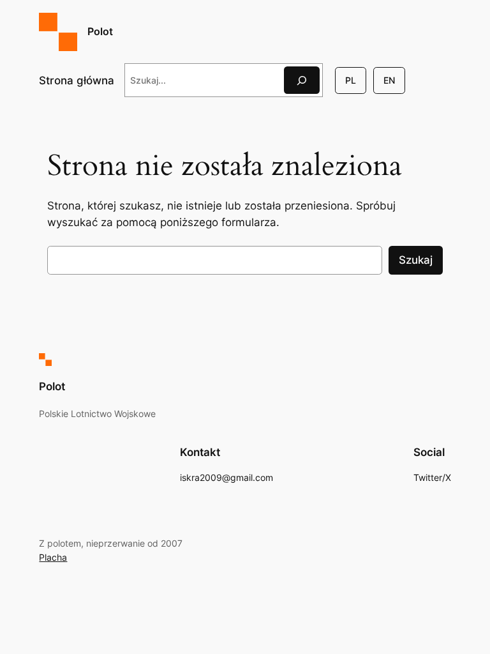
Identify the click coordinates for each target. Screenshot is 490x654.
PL (350, 80)
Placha (53, 557)
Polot (100, 31)
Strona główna (76, 80)
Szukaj (416, 260)
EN (389, 80)
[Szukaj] (302, 80)
